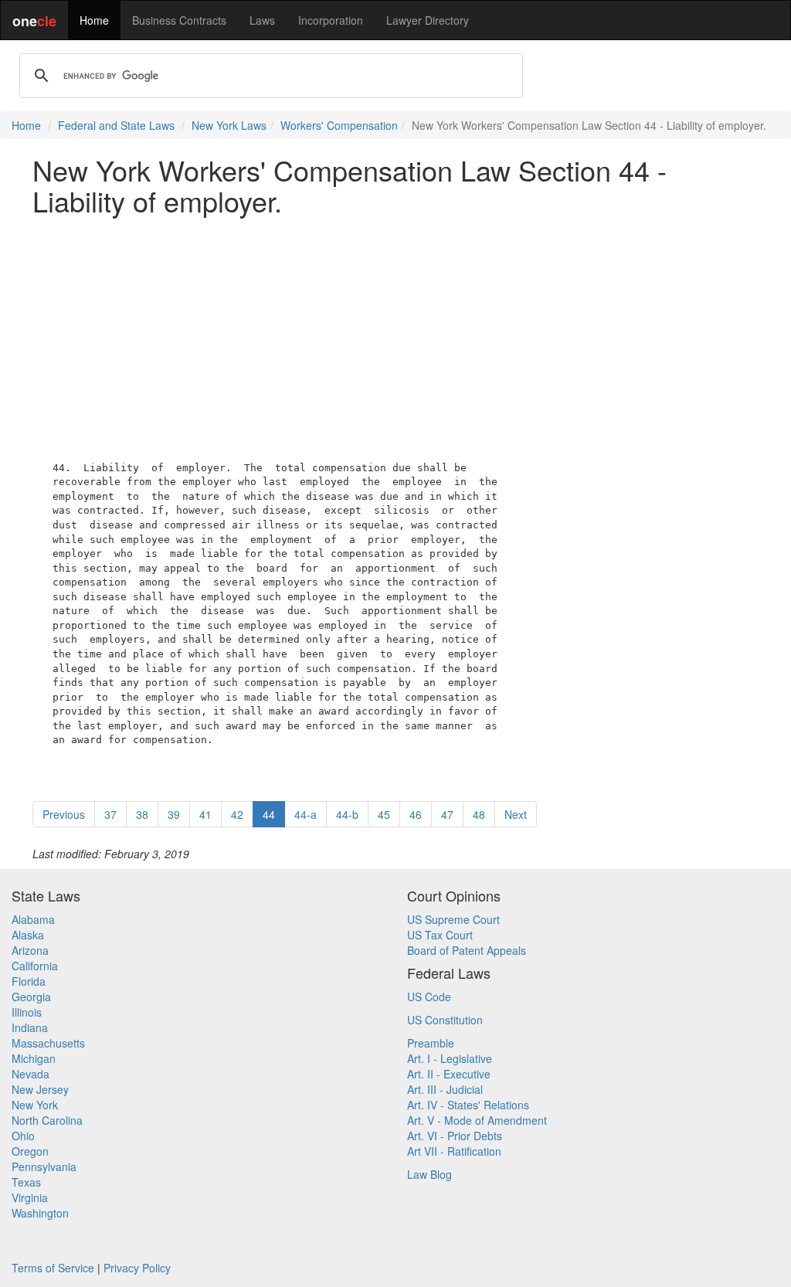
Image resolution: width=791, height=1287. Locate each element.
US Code (429, 996)
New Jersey (40, 1089)
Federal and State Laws (116, 125)
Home (94, 20)
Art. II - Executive (449, 1074)
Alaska (28, 934)
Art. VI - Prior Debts (454, 1135)
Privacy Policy (137, 1267)
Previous (63, 814)
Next (515, 814)
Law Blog (429, 1174)
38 (142, 814)
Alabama (33, 919)
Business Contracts (179, 20)
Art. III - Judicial (445, 1089)
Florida (29, 981)
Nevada (30, 1074)
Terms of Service (53, 1267)
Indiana (30, 1027)
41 (205, 814)
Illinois (27, 1012)
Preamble (430, 1043)
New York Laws (229, 125)
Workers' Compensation (339, 125)
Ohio (23, 1135)
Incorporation (330, 20)
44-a (305, 814)
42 (237, 814)
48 (479, 814)
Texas (26, 1182)
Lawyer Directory (427, 20)
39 (174, 814)
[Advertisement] (395, 334)
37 (110, 814)
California (35, 965)
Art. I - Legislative (449, 1058)
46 (415, 814)
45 (384, 814)
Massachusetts (48, 1043)
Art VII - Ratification (454, 1151)
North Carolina (47, 1120)
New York (35, 1104)
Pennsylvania (44, 1166)
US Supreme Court (453, 919)
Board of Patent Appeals (466, 950)
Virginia (30, 1197)
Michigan (34, 1058)
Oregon (30, 1151)
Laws (262, 20)
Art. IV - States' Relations (468, 1104)
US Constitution (445, 1019)
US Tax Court (440, 934)
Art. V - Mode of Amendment (477, 1120)
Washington (40, 1213)
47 (447, 814)
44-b (347, 814)
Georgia (31, 996)
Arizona (30, 950)
